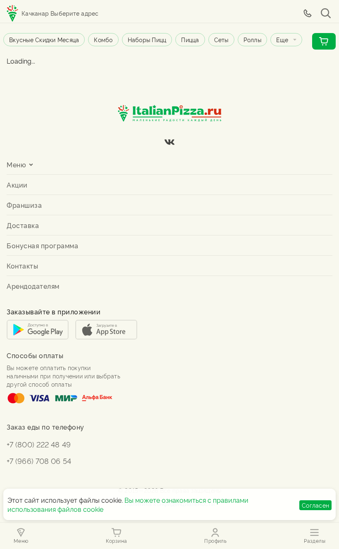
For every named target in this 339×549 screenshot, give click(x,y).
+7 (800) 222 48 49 (39, 444)
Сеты (221, 39)
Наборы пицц (147, 39)
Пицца (190, 39)
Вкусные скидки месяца (44, 39)
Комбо (103, 39)
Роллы (252, 39)
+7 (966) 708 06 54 (39, 460)
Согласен (315, 505)
